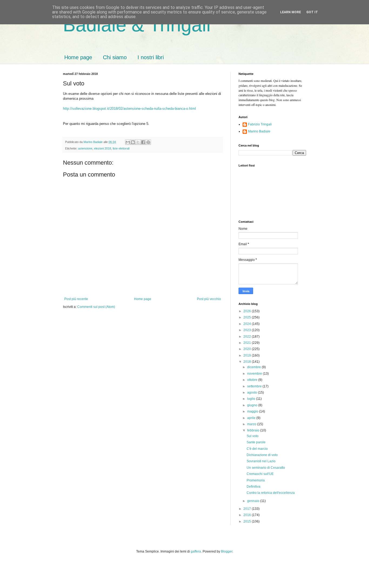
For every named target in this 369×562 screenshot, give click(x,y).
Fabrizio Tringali (260, 124)
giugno (252, 405)
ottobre (252, 380)
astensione (85, 148)
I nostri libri (150, 57)
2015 (247, 521)
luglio (251, 399)
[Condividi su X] (138, 142)
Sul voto (253, 436)
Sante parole (256, 442)
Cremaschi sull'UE (260, 474)
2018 (247, 362)
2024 (247, 324)
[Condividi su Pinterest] (148, 142)
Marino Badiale (259, 131)
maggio (253, 411)
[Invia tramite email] (127, 142)
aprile (251, 418)
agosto (252, 392)
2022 (247, 336)
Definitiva (253, 486)
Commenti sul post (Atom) (96, 307)
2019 (247, 355)
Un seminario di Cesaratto (266, 468)
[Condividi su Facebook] (143, 142)
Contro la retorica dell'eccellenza (271, 493)
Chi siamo (115, 57)
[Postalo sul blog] (133, 142)
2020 (247, 349)
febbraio (253, 430)
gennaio (253, 501)
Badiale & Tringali (137, 24)
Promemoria (256, 480)
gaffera (196, 551)
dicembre (254, 367)
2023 (247, 330)
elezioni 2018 (102, 148)
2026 (247, 311)
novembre (255, 373)
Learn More (290, 12)
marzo (252, 424)
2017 (247, 509)
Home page (78, 57)
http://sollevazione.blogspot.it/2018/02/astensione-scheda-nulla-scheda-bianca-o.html (129, 109)
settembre (255, 386)
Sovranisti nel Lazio (261, 461)
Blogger (226, 551)
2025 (247, 317)
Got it (312, 12)
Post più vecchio (209, 299)
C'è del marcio (257, 449)
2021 (247, 343)
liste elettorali (121, 148)
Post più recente (76, 299)
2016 (247, 515)
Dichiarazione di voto (262, 455)
